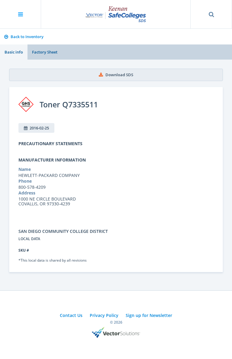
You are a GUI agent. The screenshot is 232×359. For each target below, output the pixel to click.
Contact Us (71, 315)
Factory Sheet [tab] (44, 52)
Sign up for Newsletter (149, 315)
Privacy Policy (104, 315)
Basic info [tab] (14, 52)
